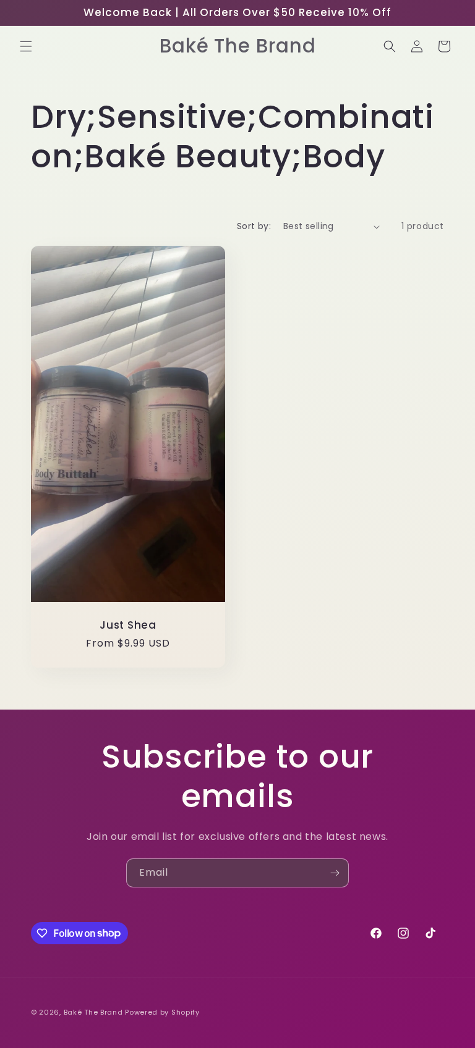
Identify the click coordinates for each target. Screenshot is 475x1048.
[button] (26, 46)
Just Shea (128, 625)
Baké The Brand (93, 1012)
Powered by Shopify (162, 1012)
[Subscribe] (334, 872)
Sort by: (254, 226)
